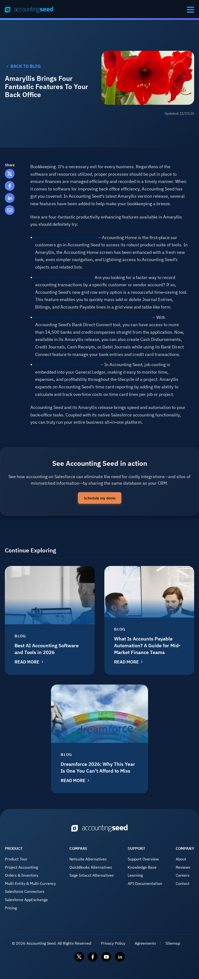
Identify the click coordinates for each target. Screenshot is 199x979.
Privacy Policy (113, 943)
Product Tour (16, 859)
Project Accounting (21, 867)
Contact (183, 883)
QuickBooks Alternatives (90, 867)
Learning (135, 875)
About (181, 859)
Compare (78, 848)
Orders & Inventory (21, 875)
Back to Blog (25, 66)
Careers (183, 875)
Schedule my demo (100, 498)
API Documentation (145, 883)
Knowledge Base (142, 867)
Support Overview (143, 859)
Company (185, 848)
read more (27, 662)
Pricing (11, 907)
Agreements (145, 943)
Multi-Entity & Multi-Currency (30, 883)
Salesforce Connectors (24, 891)
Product (14, 848)
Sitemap (173, 943)
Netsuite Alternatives (88, 859)
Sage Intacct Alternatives (91, 875)
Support (136, 848)
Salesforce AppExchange (26, 899)
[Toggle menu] (190, 9)
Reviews (183, 867)
